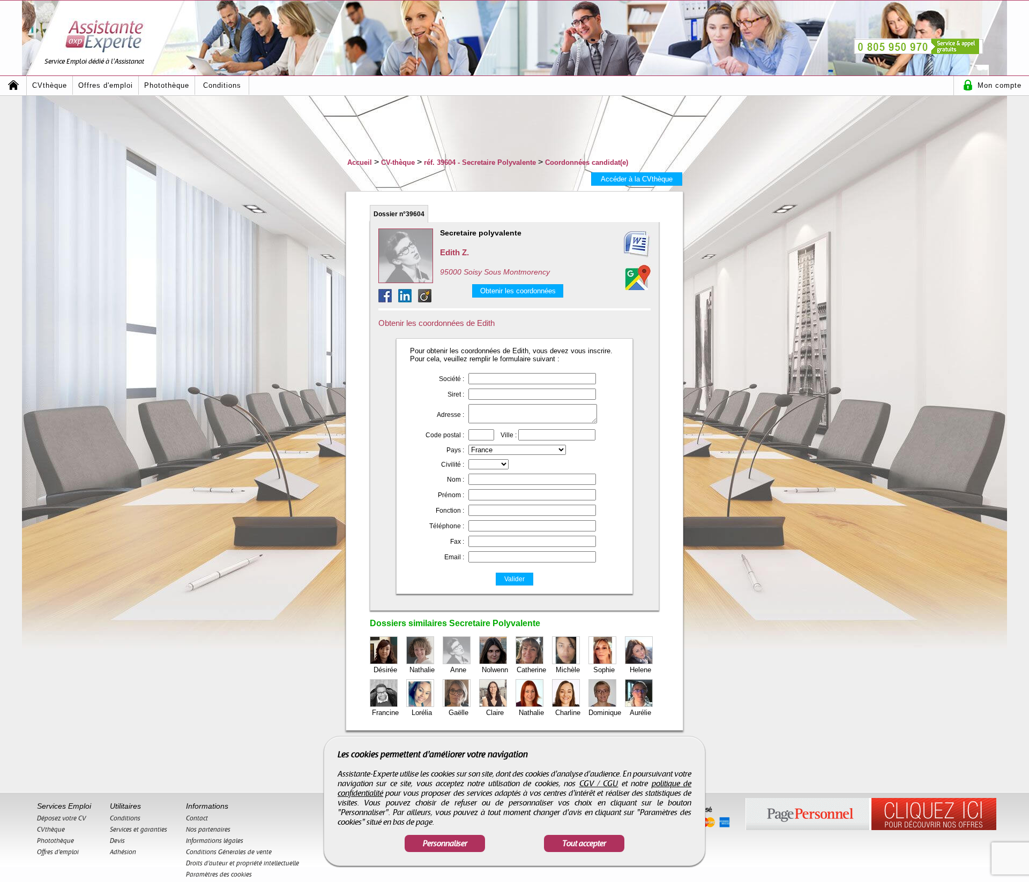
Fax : (457, 541)
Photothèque (166, 85)
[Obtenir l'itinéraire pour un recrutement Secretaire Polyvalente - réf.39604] (638, 277)
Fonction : (450, 510)
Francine (385, 713)
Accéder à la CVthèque (637, 179)
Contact (197, 818)
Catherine (531, 670)
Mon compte (999, 85)
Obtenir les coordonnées (518, 291)
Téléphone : (446, 526)
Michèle (568, 670)
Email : (454, 557)
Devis (117, 841)
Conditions (222, 85)
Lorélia (422, 713)
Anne (458, 670)
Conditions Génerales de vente (229, 852)
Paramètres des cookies (219, 874)
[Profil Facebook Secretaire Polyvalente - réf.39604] (388, 299)
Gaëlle (458, 713)
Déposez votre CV (61, 818)
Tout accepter (584, 843)
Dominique (604, 713)
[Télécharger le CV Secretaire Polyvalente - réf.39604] (624, 244)
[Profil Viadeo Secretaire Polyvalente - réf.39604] (424, 299)
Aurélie (640, 713)
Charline (567, 713)
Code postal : (445, 435)
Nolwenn (495, 670)
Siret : (456, 394)
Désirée (385, 670)
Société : (451, 379)
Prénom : (451, 495)
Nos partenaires (208, 829)
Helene (640, 670)
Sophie (604, 670)
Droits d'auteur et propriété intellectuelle (242, 863)
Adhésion (123, 852)
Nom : (455, 479)
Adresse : (450, 415)
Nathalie (422, 670)
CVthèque (49, 85)
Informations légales (214, 841)
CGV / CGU (598, 783)
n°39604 (399, 214)
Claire (495, 713)
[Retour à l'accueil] (13, 85)
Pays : (455, 450)
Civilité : (452, 464)
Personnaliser (445, 843)
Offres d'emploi (105, 85)
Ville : (509, 435)
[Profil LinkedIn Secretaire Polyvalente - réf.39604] (408, 299)
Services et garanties (138, 829)
